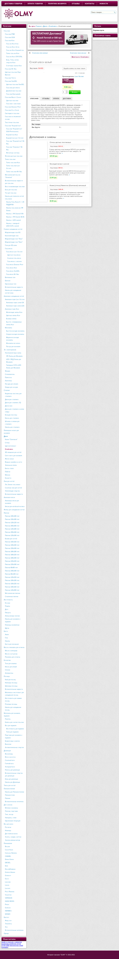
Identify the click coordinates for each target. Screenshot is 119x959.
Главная (38, 26)
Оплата (56, 98)
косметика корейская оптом (11, 944)
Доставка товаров (13, 4)
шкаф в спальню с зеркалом (12, 942)
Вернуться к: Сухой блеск (80, 57)
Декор (45, 26)
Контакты (89, 4)
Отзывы (76, 4)
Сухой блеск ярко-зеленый (40, 53)
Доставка (67, 98)
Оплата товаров (35, 4)
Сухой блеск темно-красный (78, 53)
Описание (34, 98)
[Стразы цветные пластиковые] (38, 158)
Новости (104, 4)
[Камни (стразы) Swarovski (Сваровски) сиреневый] (38, 201)
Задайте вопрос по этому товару (74, 68)
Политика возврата (57, 4)
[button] (67, 91)
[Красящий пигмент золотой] (38, 180)
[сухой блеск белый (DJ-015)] (44, 72)
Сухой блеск (53, 26)
